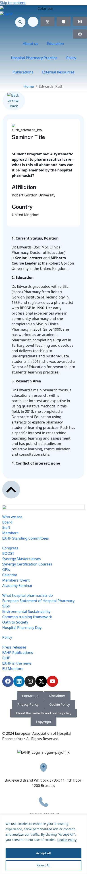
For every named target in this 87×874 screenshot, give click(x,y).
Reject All (43, 865)
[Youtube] (52, 681)
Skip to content (13, 2)
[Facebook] (7, 681)
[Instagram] (30, 681)
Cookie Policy (67, 840)
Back (14, 106)
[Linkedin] (19, 681)
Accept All (43, 853)
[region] (43, 844)
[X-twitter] (41, 681)
